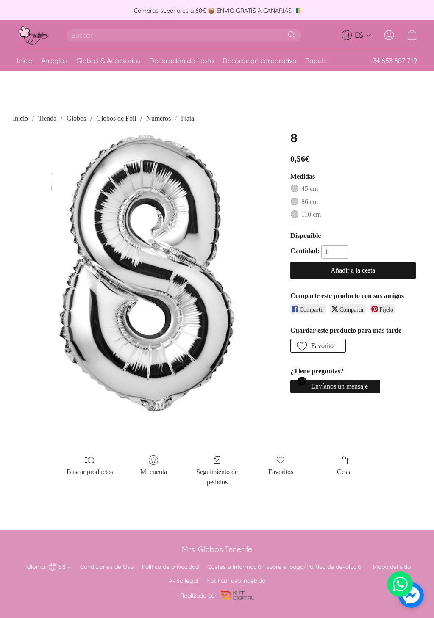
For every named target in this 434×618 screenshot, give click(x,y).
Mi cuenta (153, 471)
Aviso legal (183, 581)
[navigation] (356, 35)
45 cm (309, 188)
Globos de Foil (116, 118)
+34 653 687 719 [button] (393, 60)
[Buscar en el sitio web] (291, 35)
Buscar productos (90, 471)
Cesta (344, 471)
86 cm (309, 201)
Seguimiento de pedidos (217, 477)
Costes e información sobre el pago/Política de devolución (285, 567)
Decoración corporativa (260, 60)
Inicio (25, 60)
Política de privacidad (170, 567)
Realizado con (199, 595)
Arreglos (54, 60)
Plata (187, 118)
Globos (76, 118)
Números (158, 118)
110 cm (311, 214)
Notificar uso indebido (235, 581)
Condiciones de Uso (107, 567)
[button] (33, 35)
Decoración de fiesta (181, 60)
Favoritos (280, 471)
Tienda (47, 118)
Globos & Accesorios (108, 60)
